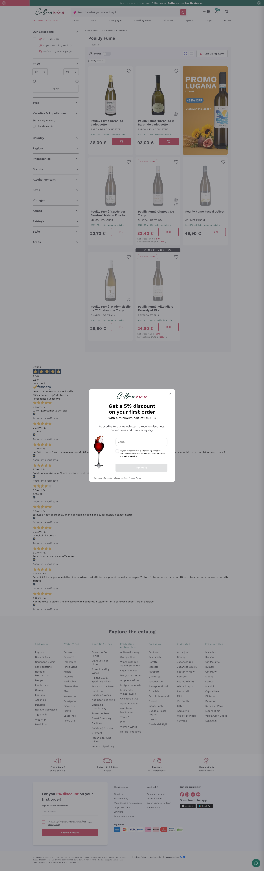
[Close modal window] (170, 394)
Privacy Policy (135, 478)
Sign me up (141, 467)
